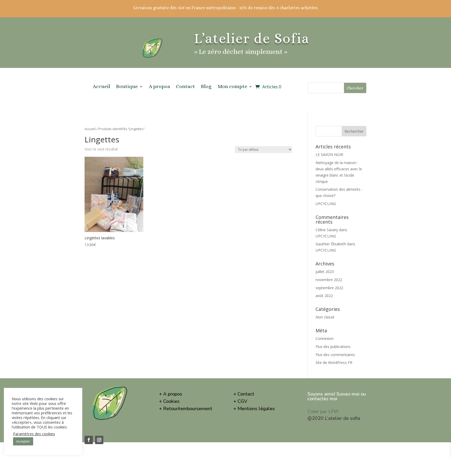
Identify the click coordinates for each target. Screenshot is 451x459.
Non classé (325, 317)
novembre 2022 (329, 279)
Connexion (325, 338)
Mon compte (232, 87)
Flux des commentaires (335, 354)
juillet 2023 (325, 271)
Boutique (127, 87)
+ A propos (170, 394)
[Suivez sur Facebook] (89, 440)
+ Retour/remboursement (185, 408)
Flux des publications (333, 346)
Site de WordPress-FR (334, 362)
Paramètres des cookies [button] (34, 433)
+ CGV (240, 401)
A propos (159, 87)
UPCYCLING (326, 203)
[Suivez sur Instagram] (99, 440)
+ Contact (243, 394)
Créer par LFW (323, 411)
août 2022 (324, 295)
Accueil (101, 87)
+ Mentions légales (254, 408)
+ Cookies (169, 401)
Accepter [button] (23, 441)
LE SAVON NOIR (329, 154)
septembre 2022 (329, 287)
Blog (206, 87)
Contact (185, 87)
